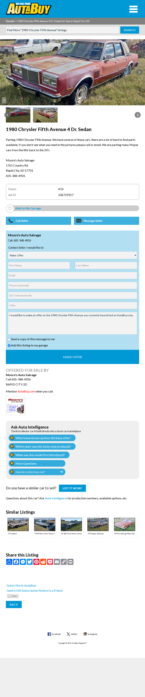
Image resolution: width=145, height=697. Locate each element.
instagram (92, 634)
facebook (56, 634)
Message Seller (93, 220)
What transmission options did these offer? (43, 438)
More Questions (26, 463)
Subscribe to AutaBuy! (21, 585)
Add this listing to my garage (29, 345)
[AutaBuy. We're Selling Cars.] (61, 9)
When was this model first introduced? (40, 455)
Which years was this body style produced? (43, 446)
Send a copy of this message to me (32, 339)
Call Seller (22, 220)
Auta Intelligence (56, 498)
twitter (74, 634)
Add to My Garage (28, 208)
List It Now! (72, 488)
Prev (6, 72)
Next (139, 72)
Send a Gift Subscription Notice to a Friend (34, 590)
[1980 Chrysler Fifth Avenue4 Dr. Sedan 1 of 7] (72, 72)
